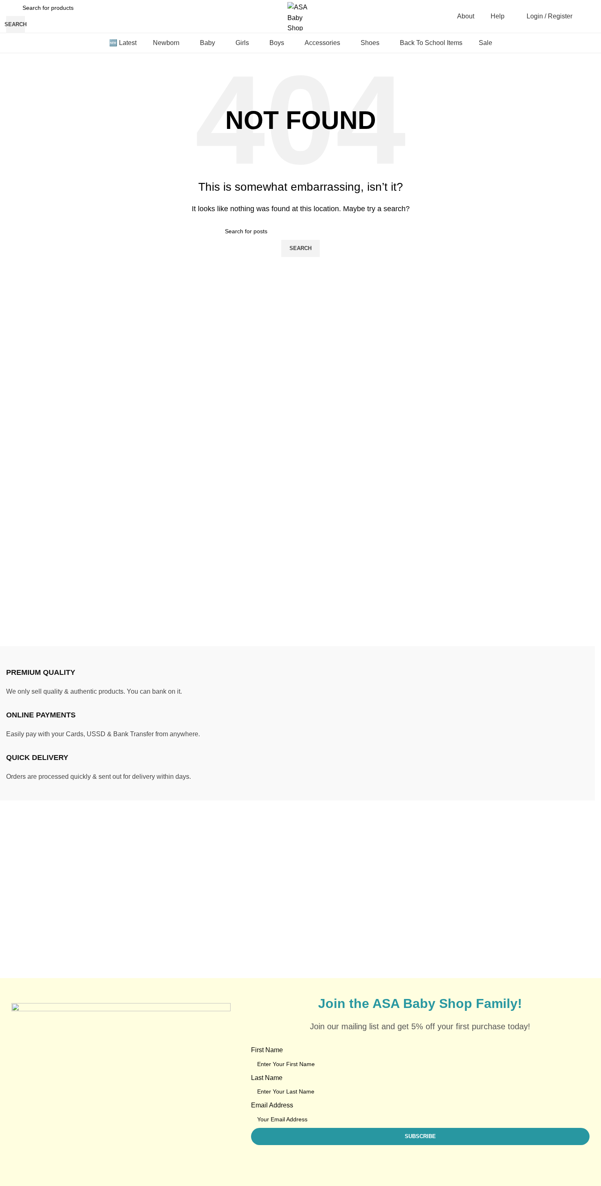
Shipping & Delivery (516, 854)
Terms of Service (511, 885)
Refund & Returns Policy (522, 869)
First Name (267, 1049)
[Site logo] (300, 15)
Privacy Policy (507, 900)
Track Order (384, 854)
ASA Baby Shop (52, 972)
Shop (374, 900)
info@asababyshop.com (69, 883)
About (375, 916)
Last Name (267, 1077)
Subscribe (501, 916)
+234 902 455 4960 (65, 898)
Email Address (272, 1105)
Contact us (382, 931)
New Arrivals (385, 869)
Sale (373, 885)
